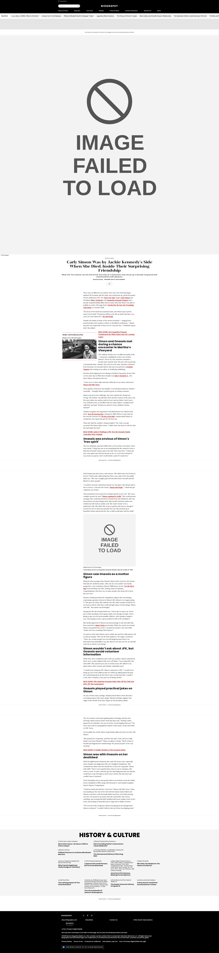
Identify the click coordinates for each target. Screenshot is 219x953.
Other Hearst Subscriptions (143, 920)
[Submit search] (78, 6)
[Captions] (92, 357)
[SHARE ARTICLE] (109, 283)
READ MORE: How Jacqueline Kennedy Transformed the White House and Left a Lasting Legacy (116, 334)
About (159, 10)
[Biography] (109, 6)
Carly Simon (125, 298)
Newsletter (63, 1)
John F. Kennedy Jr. (121, 376)
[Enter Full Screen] (95, 357)
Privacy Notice (67, 941)
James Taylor (100, 625)
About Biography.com (69, 920)
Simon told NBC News (91, 385)
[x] (83, 916)
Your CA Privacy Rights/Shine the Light (132, 941)
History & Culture (63, 10)
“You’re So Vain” (109, 298)
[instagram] (92, 916)
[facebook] (88, 916)
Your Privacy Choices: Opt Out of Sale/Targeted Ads (84, 947)
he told (108, 317)
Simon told (116, 487)
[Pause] (79, 349)
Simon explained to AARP (111, 496)
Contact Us (113, 920)
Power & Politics (114, 10)
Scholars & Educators (131, 10)
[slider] (76, 357)
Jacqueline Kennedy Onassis (117, 300)
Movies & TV (147, 10)
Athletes (101, 10)
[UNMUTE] (94, 342)
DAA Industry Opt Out (109, 941)
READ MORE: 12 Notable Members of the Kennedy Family (104, 750)
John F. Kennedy (96, 300)
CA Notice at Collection (92, 941)
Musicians (77, 10)
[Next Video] (84, 349)
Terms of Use (78, 941)
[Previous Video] (75, 349)
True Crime (89, 10)
